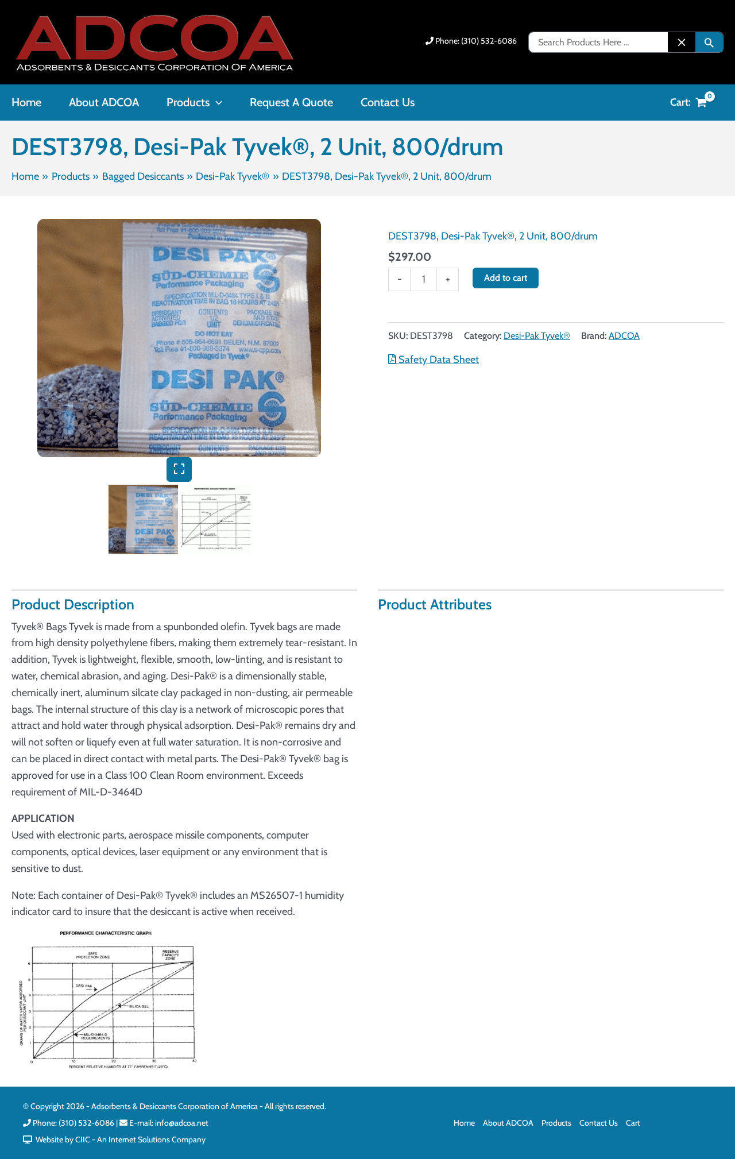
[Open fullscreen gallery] (179, 469)
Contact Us (598, 1123)
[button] (216, 102)
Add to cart (505, 277)
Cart (633, 1123)
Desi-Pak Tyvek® (537, 335)
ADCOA (624, 335)
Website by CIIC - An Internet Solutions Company (119, 1139)
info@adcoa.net (181, 1123)
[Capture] (179, 338)
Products (556, 1123)
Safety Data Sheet (437, 359)
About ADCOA (508, 1123)
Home (464, 1123)
